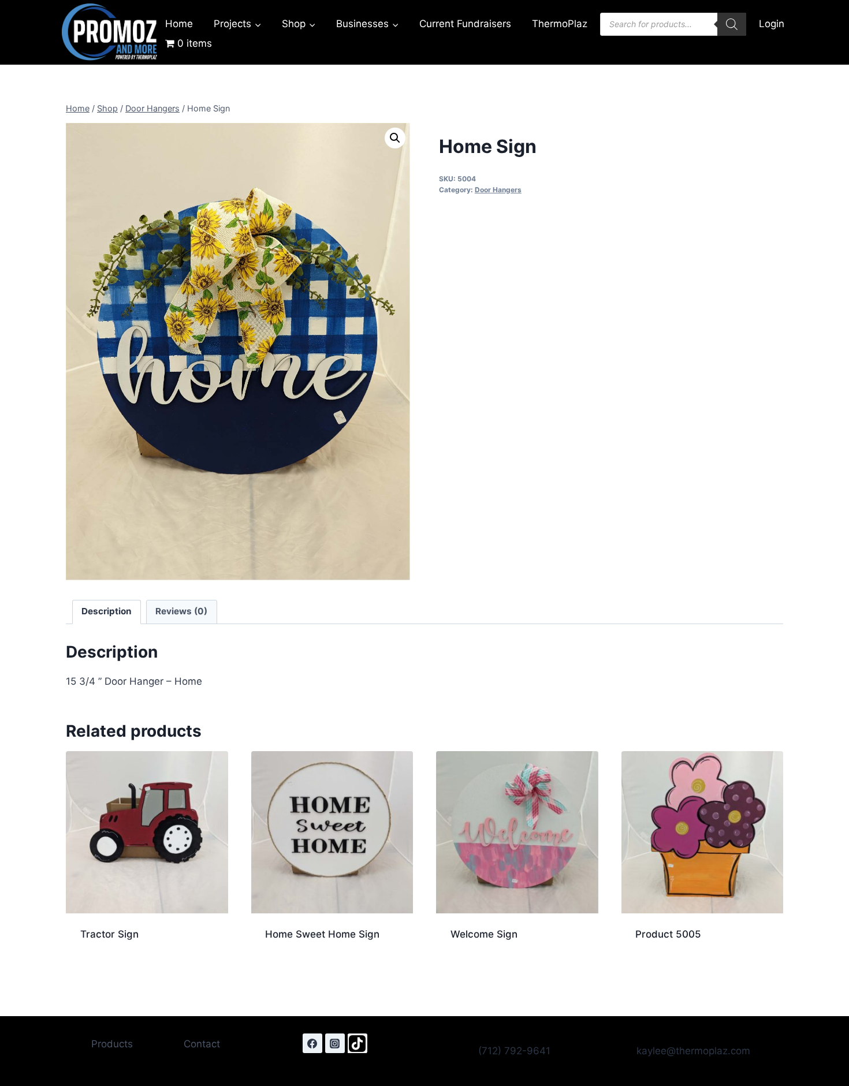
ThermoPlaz (559, 23)
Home (179, 23)
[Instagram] (335, 1043)
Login (771, 23)
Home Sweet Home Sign (322, 934)
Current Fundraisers (465, 23)
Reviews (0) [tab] (181, 611)
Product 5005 (668, 934)
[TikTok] (357, 1043)
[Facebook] (312, 1043)
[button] (395, 138)
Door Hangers (498, 189)
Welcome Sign (483, 934)
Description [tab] (106, 611)
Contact (202, 1044)
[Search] (731, 24)
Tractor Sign (109, 934)
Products (112, 1044)
